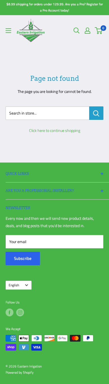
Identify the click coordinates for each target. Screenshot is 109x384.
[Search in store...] (96, 113)
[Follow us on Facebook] (9, 312)
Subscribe (23, 258)
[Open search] (77, 31)
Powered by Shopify (20, 372)
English (14, 285)
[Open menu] (8, 30)
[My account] (87, 31)
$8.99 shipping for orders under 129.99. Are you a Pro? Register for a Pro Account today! (54, 7)
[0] (98, 30)
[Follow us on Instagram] (20, 312)
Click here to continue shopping (54, 130)
